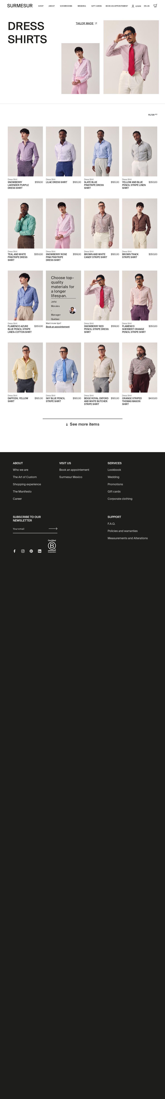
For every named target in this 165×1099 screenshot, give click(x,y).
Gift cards (96, 6)
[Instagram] (25, 551)
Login (138, 6)
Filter (152, 115)
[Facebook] (17, 551)
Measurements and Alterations (128, 538)
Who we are (20, 470)
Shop (40, 6)
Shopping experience (27, 484)
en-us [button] (147, 6)
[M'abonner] (53, 529)
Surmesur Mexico (70, 477)
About (52, 6)
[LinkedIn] (42, 551)
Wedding (82, 6)
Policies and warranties (123, 531)
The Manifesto (22, 491)
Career (17, 499)
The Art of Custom (25, 477)
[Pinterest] (34, 551)
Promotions (115, 484)
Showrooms (66, 6)
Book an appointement (117, 6)
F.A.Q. (111, 523)
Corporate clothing (120, 499)
